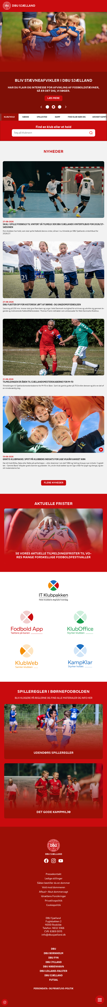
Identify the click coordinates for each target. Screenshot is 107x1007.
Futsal (53, 980)
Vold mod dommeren (53, 887)
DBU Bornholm (53, 953)
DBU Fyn (53, 958)
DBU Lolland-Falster (53, 971)
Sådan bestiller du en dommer (53, 883)
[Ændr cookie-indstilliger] (4, 1002)
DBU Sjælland (53, 975)
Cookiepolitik (53, 905)
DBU (53, 949)
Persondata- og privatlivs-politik (53, 989)
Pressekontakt (53, 874)
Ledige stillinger (53, 879)
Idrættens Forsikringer (53, 896)
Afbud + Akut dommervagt (53, 892)
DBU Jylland (54, 962)
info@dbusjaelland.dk (54, 935)
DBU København (53, 967)
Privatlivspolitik (53, 901)
